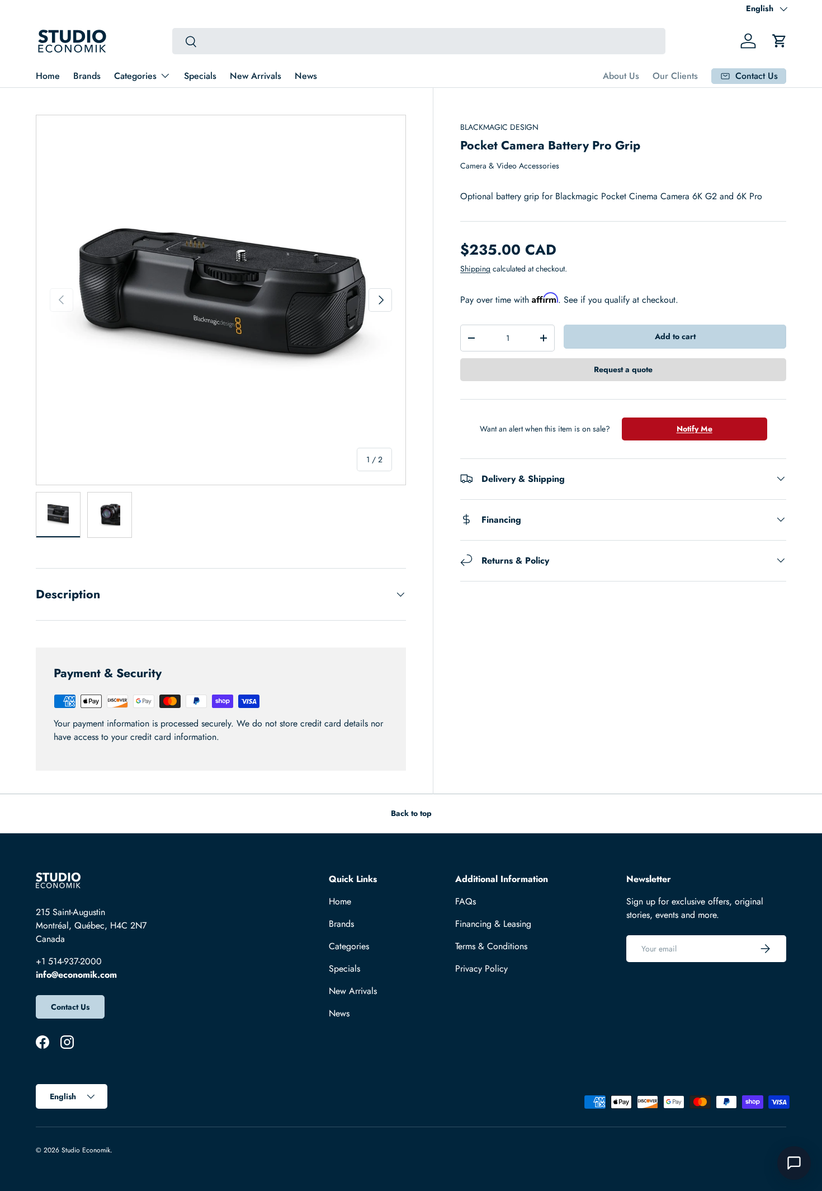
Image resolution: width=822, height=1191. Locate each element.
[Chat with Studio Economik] (794, 1163)
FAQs (465, 901)
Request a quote (623, 369)
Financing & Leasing (493, 923)
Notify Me (694, 428)
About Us (621, 75)
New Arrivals (255, 75)
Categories (135, 75)
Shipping (475, 268)
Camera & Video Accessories (509, 165)
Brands (87, 75)
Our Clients (675, 75)
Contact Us (70, 1006)
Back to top (411, 813)
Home (48, 75)
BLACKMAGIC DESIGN (499, 127)
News (306, 75)
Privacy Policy (481, 968)
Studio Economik (86, 1150)
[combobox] (419, 41)
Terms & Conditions (491, 946)
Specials (200, 75)
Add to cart (675, 336)
